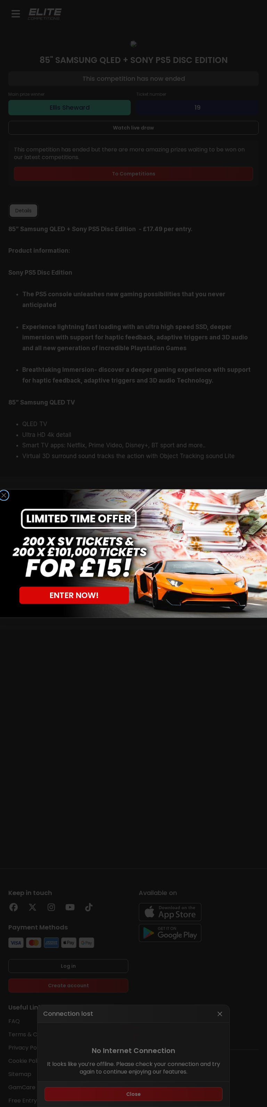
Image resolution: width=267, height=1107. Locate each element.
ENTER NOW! (74, 595)
